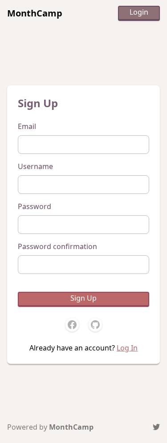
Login (139, 12)
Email (27, 126)
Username (35, 166)
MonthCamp (34, 13)
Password (34, 206)
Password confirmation (57, 246)
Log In (127, 348)
